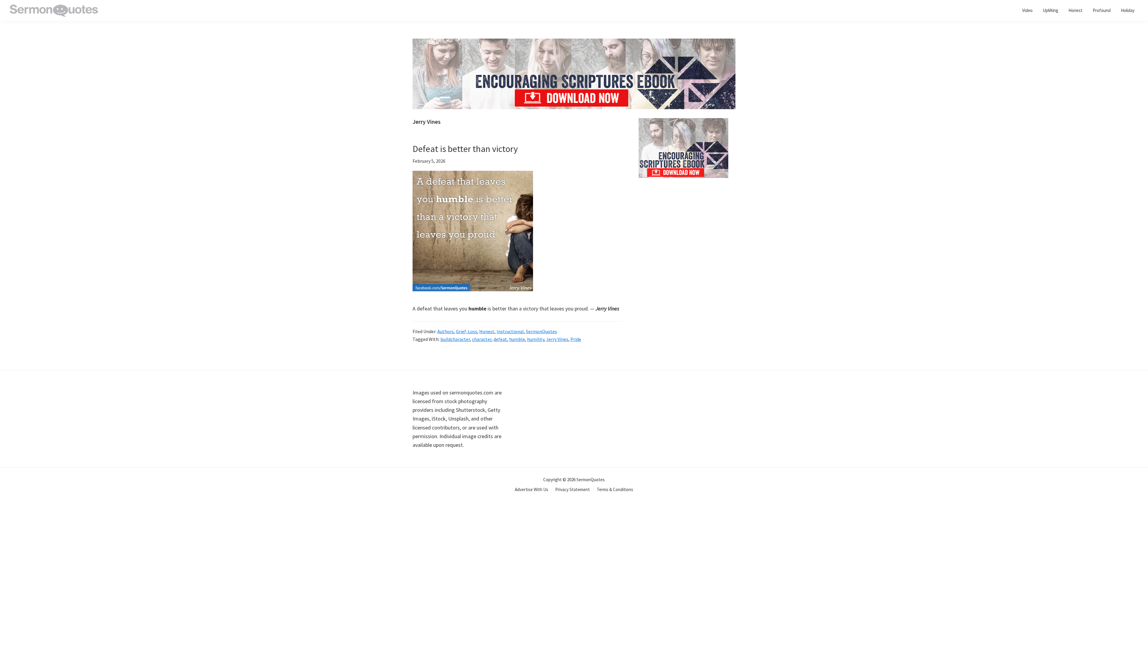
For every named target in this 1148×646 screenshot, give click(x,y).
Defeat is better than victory (465, 148)
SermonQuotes (541, 331)
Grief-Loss (466, 331)
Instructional (510, 331)
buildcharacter (455, 339)
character (481, 339)
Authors (445, 331)
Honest (486, 331)
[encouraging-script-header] (574, 42)
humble (517, 339)
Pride (575, 339)
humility (535, 339)
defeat (500, 339)
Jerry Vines (557, 339)
